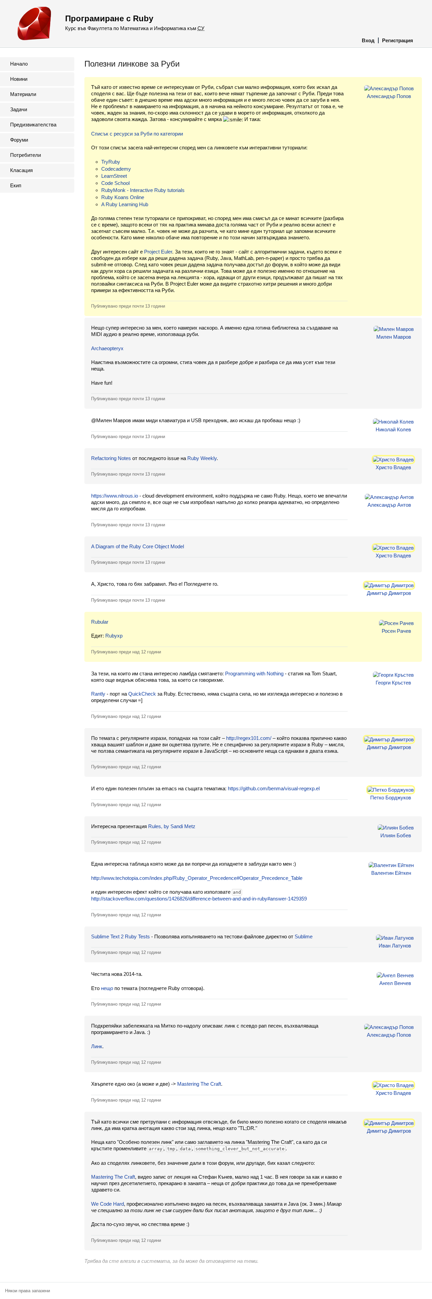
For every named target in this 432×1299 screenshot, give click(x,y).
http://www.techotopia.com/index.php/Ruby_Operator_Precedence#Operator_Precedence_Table (196, 878)
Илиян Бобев (395, 835)
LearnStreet (114, 176)
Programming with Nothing (254, 673)
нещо (107, 988)
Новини (18, 79)
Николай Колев (393, 429)
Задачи (18, 109)
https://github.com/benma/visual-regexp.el (274, 788)
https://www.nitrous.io (114, 496)
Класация (21, 170)
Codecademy (116, 169)
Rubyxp (114, 636)
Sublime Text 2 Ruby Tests (120, 936)
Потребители (25, 155)
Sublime (304, 936)
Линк (96, 1046)
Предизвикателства (33, 124)
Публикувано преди (128, 306)
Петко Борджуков (390, 797)
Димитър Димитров (389, 593)
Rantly (98, 694)
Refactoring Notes (111, 458)
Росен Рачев (396, 631)
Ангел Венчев (395, 983)
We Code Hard (107, 1204)
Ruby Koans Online (122, 197)
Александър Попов (389, 96)
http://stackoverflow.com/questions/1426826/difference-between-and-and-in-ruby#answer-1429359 (199, 898)
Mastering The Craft (199, 1084)
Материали (23, 94)
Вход (368, 40)
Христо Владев (393, 467)
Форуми (19, 140)
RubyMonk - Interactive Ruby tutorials (143, 190)
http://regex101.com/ (248, 738)
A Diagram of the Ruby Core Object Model (137, 546)
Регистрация (397, 40)
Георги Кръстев (393, 682)
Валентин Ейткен (391, 873)
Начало (19, 64)
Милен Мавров (393, 337)
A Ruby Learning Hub (124, 204)
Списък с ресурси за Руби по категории (137, 134)
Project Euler (158, 252)
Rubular (99, 622)
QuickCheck (142, 694)
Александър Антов (389, 505)
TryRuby (110, 162)
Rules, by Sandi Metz (171, 826)
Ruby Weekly (202, 458)
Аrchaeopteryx (107, 348)
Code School (115, 183)
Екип (15, 185)
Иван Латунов (395, 945)
